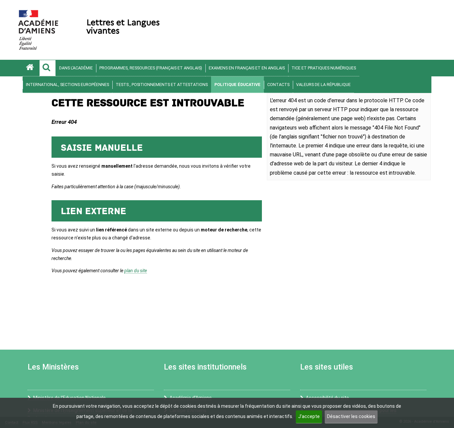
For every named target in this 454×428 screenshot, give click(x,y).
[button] (47, 68)
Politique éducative (237, 84)
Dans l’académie (76, 67)
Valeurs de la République (323, 84)
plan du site (135, 270)
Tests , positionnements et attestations (162, 84)
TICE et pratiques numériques (323, 67)
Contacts (278, 84)
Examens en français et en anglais (247, 67)
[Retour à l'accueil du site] (31, 68)
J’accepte (309, 416)
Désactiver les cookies (351, 416)
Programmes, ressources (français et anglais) (150, 67)
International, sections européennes (67, 84)
